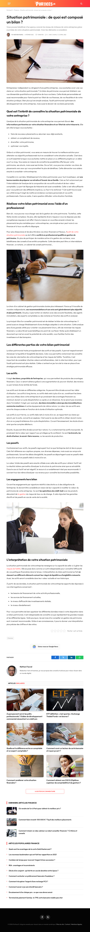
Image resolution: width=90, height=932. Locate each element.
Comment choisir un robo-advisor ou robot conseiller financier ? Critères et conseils (48, 832)
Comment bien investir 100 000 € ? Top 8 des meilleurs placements (45, 820)
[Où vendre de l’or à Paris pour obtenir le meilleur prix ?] (12, 811)
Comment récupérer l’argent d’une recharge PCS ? (28, 881)
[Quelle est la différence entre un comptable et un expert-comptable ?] (25, 734)
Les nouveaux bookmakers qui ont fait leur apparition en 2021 (33, 854)
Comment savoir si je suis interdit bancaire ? (26, 887)
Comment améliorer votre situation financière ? (21, 781)
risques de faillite (14, 569)
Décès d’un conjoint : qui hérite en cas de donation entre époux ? (33, 871)
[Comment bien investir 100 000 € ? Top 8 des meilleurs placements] (12, 822)
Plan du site (60, 924)
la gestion (22, 494)
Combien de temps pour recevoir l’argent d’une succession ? (32, 860)
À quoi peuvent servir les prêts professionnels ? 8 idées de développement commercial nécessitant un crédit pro (24, 716)
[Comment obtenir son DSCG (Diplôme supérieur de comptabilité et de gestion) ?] (64, 766)
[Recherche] (81, 3)
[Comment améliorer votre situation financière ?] (25, 766)
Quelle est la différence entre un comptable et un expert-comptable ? (24, 749)
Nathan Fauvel (18, 34)
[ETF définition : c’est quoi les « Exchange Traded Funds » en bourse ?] (64, 700)
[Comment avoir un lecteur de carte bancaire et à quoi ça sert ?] (64, 734)
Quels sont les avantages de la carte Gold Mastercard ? (30, 849)
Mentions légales (76, 924)
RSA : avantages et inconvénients (22, 865)
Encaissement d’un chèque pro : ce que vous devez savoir (31, 892)
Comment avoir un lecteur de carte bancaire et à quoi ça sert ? (64, 749)
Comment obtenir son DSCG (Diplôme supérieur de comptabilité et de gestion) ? (63, 781)
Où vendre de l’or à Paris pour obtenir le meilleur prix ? (40, 808)
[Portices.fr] (45, 3)
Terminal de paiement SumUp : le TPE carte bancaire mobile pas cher (36, 898)
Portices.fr (10, 10)
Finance (16, 10)
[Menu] (9, 3)
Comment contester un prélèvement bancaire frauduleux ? (31, 876)
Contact (67, 924)
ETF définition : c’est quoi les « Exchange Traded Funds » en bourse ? (63, 715)
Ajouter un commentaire (45, 791)
